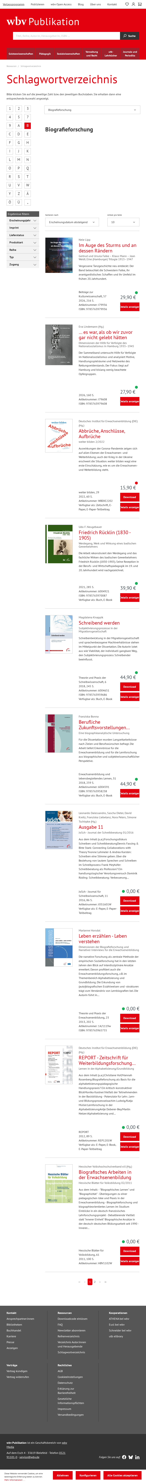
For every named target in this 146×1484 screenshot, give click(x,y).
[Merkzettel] (127, 4)
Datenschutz (65, 1382)
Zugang (14, 264)
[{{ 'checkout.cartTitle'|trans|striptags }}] (139, 4)
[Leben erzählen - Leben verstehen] (59, 947)
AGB (60, 1371)
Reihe (12, 250)
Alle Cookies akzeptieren (122, 1475)
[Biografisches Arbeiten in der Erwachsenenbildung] (59, 1183)
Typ (11, 257)
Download (129, 497)
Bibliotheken (14, 1324)
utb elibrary (116, 1336)
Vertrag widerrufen (18, 1377)
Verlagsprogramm (13, 4)
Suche (131, 36)
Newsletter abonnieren (71, 1330)
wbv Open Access (61, 4)
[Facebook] (123, 1457)
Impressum (64, 1409)
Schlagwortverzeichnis (71, 1352)
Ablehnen (63, 1475)
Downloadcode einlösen (72, 1318)
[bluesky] (130, 1457)
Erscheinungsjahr (20, 220)
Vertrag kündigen (17, 1371)
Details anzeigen (129, 306)
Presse (10, 1342)
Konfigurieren (88, 1475)
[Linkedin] (136, 1457)
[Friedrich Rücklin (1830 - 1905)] (59, 544)
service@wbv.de (29, 1457)
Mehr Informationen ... (14, 1480)
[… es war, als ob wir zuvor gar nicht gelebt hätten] (59, 344)
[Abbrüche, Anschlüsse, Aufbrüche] (59, 436)
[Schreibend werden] (59, 634)
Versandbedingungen (71, 1414)
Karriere (11, 1336)
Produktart (16, 242)
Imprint (14, 227)
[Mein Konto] (133, 4)
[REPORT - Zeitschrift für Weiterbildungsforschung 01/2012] (59, 1065)
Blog (81, 4)
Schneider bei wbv (120, 1330)
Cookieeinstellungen (70, 1377)
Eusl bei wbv (117, 1324)
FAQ (60, 1324)
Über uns (95, 4)
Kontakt (112, 4)
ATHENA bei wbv (119, 1318)
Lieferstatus (16, 235)
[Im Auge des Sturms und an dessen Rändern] (59, 255)
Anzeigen (12, 1348)
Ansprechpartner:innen (20, 1318)
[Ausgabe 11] (59, 830)
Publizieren (37, 4)
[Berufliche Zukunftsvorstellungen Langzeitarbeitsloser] (59, 733)
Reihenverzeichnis (69, 1336)
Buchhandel (14, 1330)
